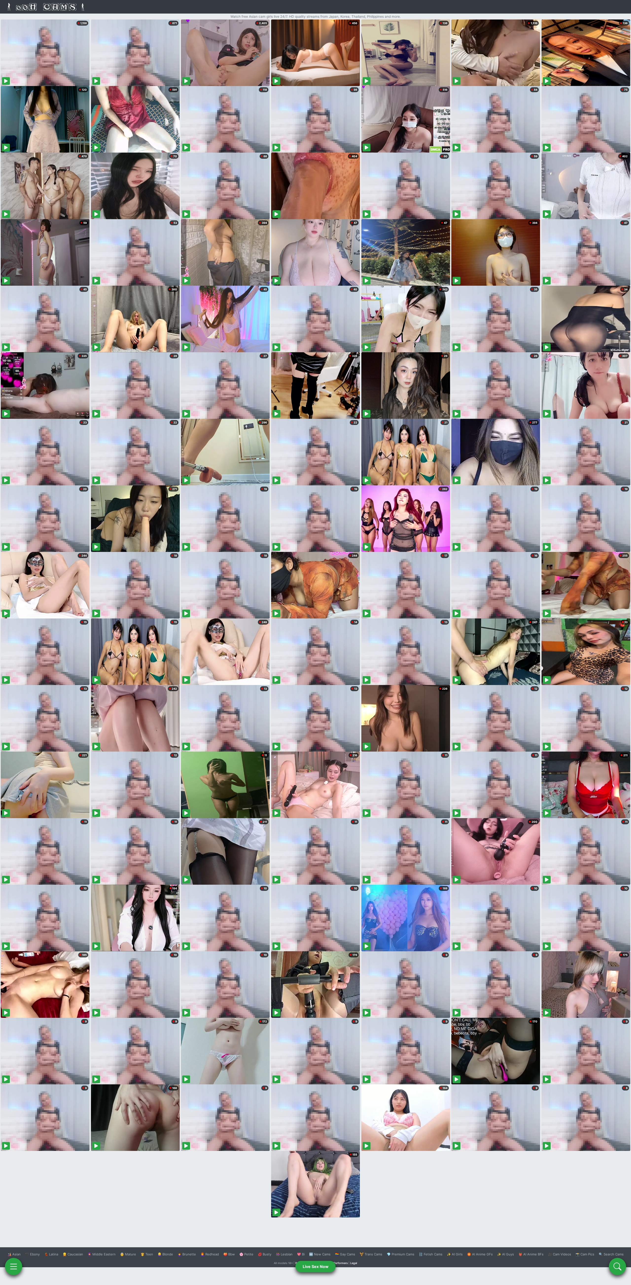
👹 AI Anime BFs (530, 1254)
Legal (353, 1263)
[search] (617, 1266)
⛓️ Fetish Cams (430, 1254)
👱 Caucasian (73, 1254)
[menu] (13, 1266)
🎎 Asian (14, 1254)
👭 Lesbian (284, 1254)
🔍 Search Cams (611, 1254)
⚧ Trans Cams (371, 1254)
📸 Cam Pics (585, 1254)
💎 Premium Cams (400, 1254)
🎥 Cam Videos (559, 1254)
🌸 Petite (246, 1254)
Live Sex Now (316, 1266)
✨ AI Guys (505, 1254)
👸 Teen (146, 1254)
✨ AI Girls (455, 1254)
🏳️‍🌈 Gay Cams (345, 1254)
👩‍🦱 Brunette (186, 1254)
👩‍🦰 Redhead (209, 1254)
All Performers (338, 1263)
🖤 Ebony (32, 1254)
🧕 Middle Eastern (102, 1254)
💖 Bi (301, 1254)
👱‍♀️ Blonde (165, 1254)
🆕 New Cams (320, 1254)
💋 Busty (264, 1254)
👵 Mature (128, 1254)
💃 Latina (51, 1254)
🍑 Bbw (229, 1254)
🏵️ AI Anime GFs (480, 1254)
